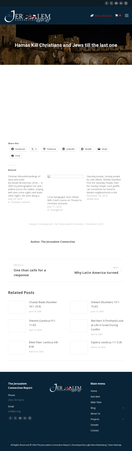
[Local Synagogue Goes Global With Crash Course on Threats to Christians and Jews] (65, 185)
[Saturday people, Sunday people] (106, 188)
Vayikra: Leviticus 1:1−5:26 (106, 342)
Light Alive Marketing (96, 444)
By (69, 224)
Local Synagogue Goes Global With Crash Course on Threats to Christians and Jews (64, 200)
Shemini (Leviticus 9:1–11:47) (42, 323)
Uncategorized (45, 224)
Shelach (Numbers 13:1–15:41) (105, 304)
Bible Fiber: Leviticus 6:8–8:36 (44, 344)
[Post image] (17, 307)
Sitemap (117, 444)
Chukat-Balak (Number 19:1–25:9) (43, 304)
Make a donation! (103, 15)
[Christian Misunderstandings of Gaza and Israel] (27, 189)
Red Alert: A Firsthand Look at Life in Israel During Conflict (107, 325)
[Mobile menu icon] (127, 15)
